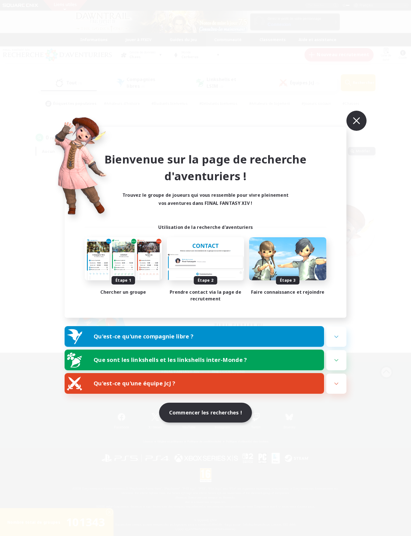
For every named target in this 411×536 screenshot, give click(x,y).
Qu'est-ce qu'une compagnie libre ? (143, 336)
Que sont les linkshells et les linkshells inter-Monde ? (170, 360)
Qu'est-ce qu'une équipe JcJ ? (135, 383)
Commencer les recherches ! (205, 412)
